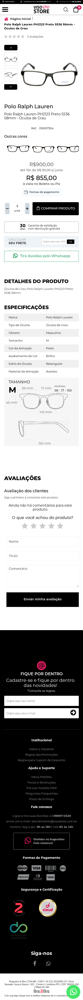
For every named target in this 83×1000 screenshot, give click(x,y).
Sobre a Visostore (41, 749)
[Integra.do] (18, 938)
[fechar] (44, 505)
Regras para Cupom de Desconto (41, 760)
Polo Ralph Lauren (28, 107)
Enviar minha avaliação (43, 599)
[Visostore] (41, 9)
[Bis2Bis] (18, 915)
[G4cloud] (48, 915)
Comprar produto (58, 208)
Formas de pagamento (44, 192)
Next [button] (10, 87)
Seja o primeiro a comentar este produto (31, 497)
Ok (70, 241)
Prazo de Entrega (41, 799)
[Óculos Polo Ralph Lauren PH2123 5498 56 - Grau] (68, 148)
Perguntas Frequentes (41, 793)
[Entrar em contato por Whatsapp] (73, 992)
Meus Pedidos (41, 777)
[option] (10, 59)
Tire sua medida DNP (41, 788)
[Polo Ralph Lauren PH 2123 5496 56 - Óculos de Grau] (43, 148)
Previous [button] (10, 47)
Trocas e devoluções (41, 782)
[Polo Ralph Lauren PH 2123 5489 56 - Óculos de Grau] (18, 148)
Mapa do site (42, 987)
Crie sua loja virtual (14, 995)
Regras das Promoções (41, 754)
